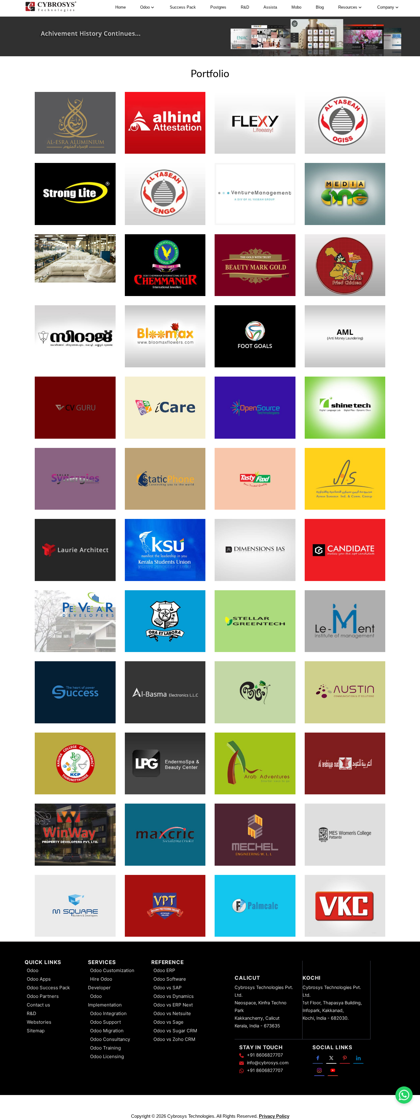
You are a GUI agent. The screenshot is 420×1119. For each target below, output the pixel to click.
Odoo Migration (107, 1031)
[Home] (51, 7)
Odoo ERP (164, 970)
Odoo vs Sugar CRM (175, 1031)
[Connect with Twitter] (331, 1057)
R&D (245, 7)
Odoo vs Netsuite (172, 1013)
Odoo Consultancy (110, 1039)
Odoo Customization (112, 970)
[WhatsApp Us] (404, 1095)
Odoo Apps (39, 979)
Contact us (38, 1005)
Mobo (296, 7)
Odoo (32, 970)
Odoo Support (105, 1022)
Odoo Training (105, 1048)
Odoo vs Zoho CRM (174, 1039)
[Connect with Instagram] (319, 1070)
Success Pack (183, 7)
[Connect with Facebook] (317, 1057)
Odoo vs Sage (168, 1022)
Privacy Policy (274, 1116)
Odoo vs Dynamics (173, 996)
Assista (270, 7)
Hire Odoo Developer (100, 983)
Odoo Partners (43, 996)
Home (120, 7)
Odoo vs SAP (167, 987)
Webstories (39, 1022)
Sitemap (36, 1031)
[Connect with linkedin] (358, 1057)
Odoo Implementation (105, 1000)
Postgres (218, 7)
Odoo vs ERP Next (173, 1005)
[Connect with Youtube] (332, 1070)
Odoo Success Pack (48, 987)
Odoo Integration (108, 1013)
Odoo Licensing (107, 1056)
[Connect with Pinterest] (344, 1057)
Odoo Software (169, 979)
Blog (320, 7)
